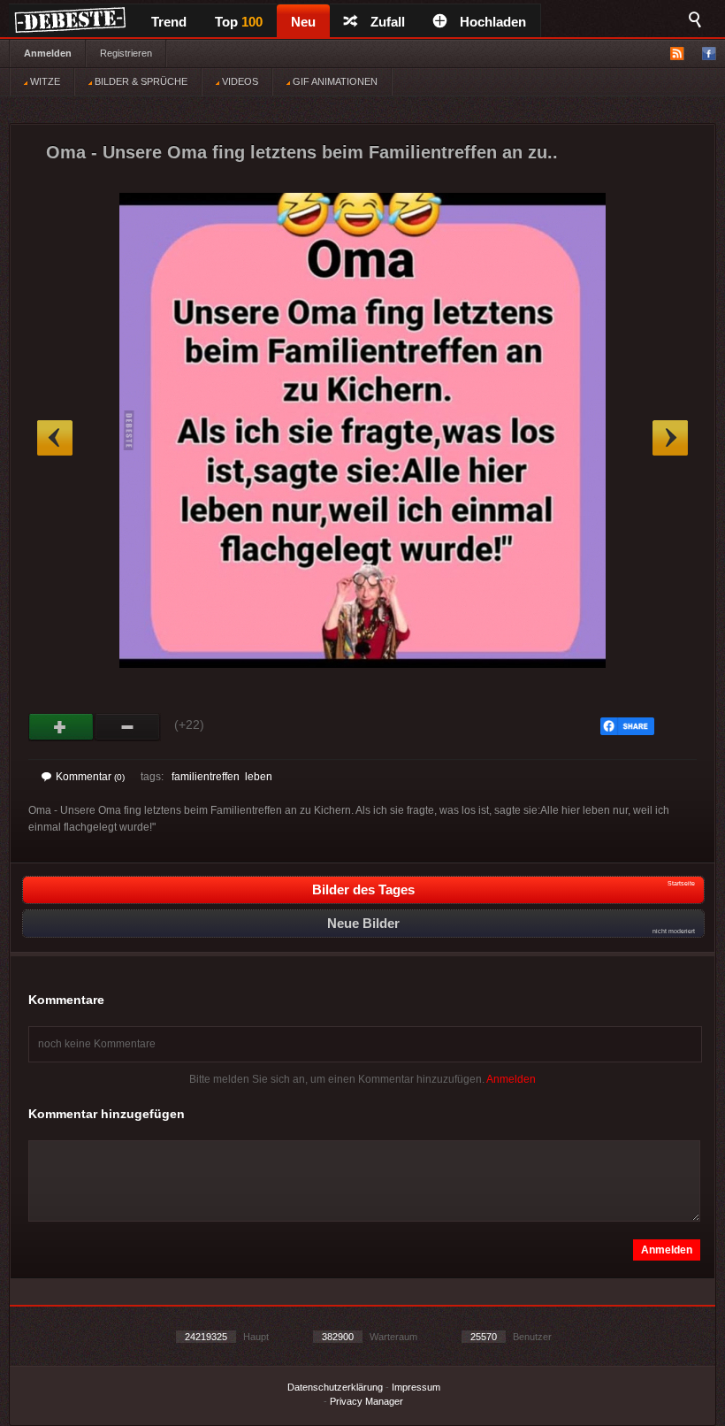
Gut (61, 727)
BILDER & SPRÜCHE (139, 81)
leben (258, 776)
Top (239, 21)
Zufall (387, 21)
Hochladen (493, 21)
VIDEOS (238, 81)
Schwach (128, 727)
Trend (169, 21)
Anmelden (48, 53)
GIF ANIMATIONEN (334, 81)
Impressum (416, 1387)
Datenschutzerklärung (335, 1387)
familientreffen (206, 776)
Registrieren (126, 53)
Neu (303, 21)
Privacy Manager (366, 1401)
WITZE (43, 81)
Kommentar (90, 776)
